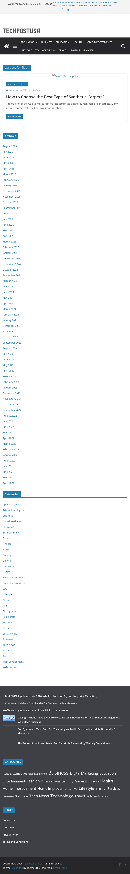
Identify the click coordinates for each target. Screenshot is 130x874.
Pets (5, 605)
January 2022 (10, 455)
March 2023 (9, 376)
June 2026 (8, 157)
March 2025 (9, 241)
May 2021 (8, 477)
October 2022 (10, 404)
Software (8, 639)
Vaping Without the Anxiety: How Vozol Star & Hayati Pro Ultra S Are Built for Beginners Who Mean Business (85, 5)
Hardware (8, 566)
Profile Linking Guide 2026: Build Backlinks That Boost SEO (36, 710)
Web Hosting (10, 667)
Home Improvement (14, 577)
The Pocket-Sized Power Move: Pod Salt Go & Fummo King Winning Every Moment (65, 743)
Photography (10, 611)
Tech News (27, 42)
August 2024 (10, 280)
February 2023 (11, 382)
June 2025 (8, 224)
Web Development (13, 661)
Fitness (7, 549)
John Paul (35, 90)
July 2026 (8, 151)
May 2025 (8, 230)
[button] (36, 42)
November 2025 (12, 196)
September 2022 (12, 410)
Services (7, 628)
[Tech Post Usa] (7, 46)
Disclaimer (9, 827)
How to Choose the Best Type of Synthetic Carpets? (55, 97)
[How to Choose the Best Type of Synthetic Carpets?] (65, 76)
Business (46, 42)
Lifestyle (26, 50)
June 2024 (8, 292)
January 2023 (10, 387)
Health (77, 42)
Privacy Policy (11, 834)
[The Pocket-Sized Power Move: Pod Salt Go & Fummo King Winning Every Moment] (9, 747)
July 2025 (8, 219)
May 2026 (8, 163)
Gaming (75, 50)
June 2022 (8, 426)
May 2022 (8, 432)
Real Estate (9, 616)
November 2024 (12, 264)
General (7, 560)
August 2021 (10, 460)
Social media (10, 633)
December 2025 (11, 191)
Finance (89, 50)
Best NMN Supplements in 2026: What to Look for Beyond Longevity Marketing (51, 696)
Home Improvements (98, 42)
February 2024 (11, 314)
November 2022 (12, 398)
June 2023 (8, 359)
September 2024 (12, 275)
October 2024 (10, 269)
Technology (43, 50)
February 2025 (11, 247)
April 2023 (8, 370)
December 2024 (11, 258)
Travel (63, 50)
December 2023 (11, 325)
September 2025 (12, 207)
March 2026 (9, 174)
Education (62, 42)
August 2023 (10, 348)
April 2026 (8, 168)
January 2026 (10, 185)
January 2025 (10, 252)
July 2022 (8, 421)
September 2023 (12, 342)
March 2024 (9, 309)
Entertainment (11, 532)
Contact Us (9, 820)
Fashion (7, 538)
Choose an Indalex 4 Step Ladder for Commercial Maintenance (41, 703)
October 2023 (10, 337)
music (6, 600)
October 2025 (10, 202)
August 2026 (10, 146)
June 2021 (8, 471)
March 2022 (9, 443)
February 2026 (11, 179)
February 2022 (11, 449)
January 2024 (10, 320)
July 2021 (8, 466)
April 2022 (8, 438)
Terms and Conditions (15, 841)
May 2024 (8, 297)
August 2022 (10, 415)
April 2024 (8, 303)
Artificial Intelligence (14, 510)
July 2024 (8, 286)
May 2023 (8, 365)
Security (7, 622)
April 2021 (8, 483)
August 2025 (10, 213)
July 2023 (8, 353)
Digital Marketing (12, 521)
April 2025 (8, 236)
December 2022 (11, 393)
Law (5, 588)
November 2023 (12, 331)
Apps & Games (11, 504)
